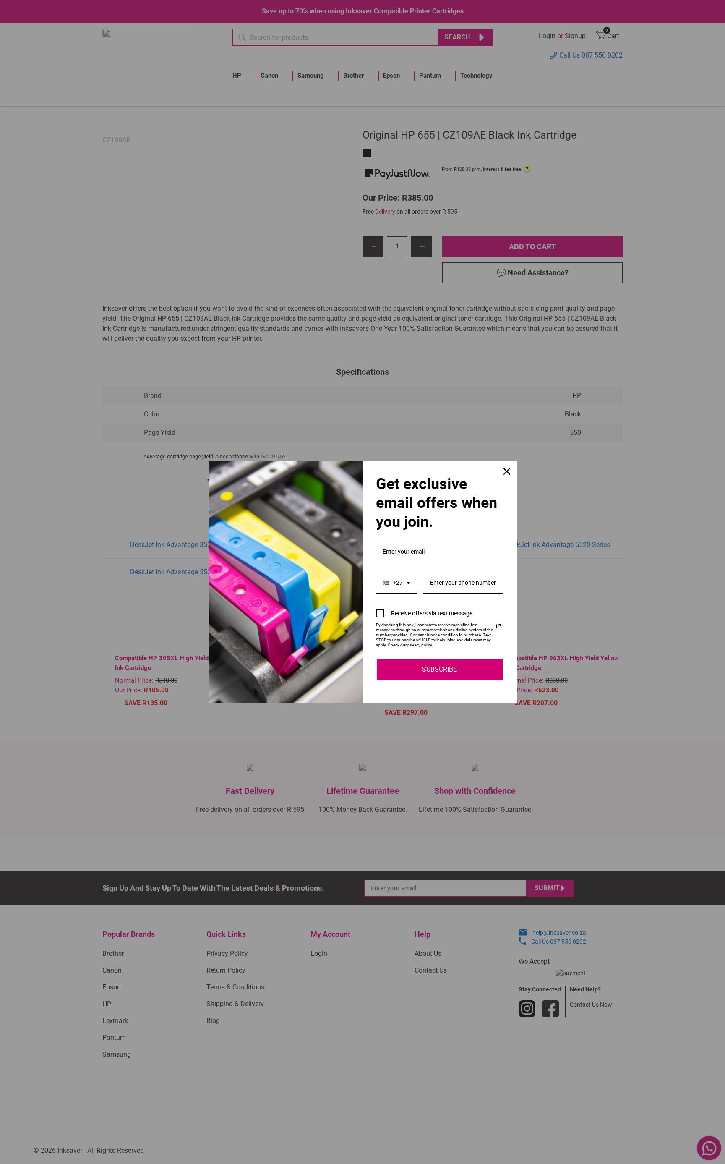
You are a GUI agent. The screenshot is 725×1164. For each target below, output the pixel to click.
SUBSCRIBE (439, 669)
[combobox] (396, 583)
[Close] (507, 471)
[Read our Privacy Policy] (498, 626)
